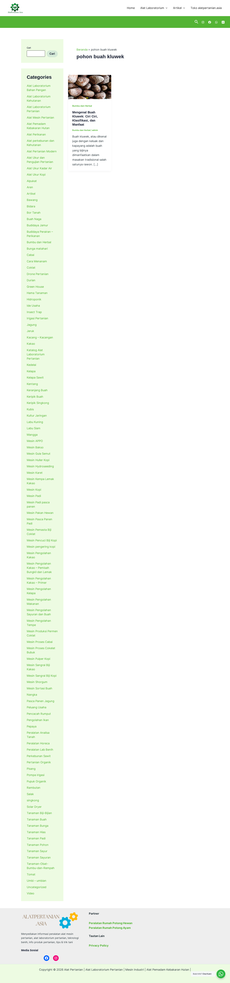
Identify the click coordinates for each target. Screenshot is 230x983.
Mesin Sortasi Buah (39, 688)
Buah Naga (34, 219)
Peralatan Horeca (38, 743)
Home (131, 8)
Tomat (31, 874)
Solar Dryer (34, 806)
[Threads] (223, 22)
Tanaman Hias (36, 832)
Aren (30, 187)
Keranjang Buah (37, 390)
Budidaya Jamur (37, 225)
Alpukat (32, 181)
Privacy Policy (99, 945)
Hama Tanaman (37, 293)
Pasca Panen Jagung (40, 701)
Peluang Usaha (36, 707)
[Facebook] (209, 22)
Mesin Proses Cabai (40, 641)
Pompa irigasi (35, 775)
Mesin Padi (34, 496)
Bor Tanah (34, 212)
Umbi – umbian (36, 880)
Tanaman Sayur (37, 851)
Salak (30, 794)
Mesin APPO (35, 441)
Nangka (32, 694)
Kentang (32, 384)
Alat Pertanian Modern (42, 151)
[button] (165, 8)
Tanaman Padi (36, 838)
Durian (31, 280)
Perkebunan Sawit (39, 756)
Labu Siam (33, 428)
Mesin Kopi (34, 489)
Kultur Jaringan (37, 415)
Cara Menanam (37, 261)
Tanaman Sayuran (39, 857)
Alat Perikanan (36, 134)
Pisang (31, 768)
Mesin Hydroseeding (40, 466)
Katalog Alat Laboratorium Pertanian (36, 354)
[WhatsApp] (216, 22)
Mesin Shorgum (37, 682)
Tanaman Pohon (38, 844)
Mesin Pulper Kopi (38, 658)
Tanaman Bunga (37, 825)
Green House (35, 286)
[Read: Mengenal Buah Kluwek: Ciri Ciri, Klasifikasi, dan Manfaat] (89, 86)
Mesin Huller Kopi (38, 460)
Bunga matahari (37, 248)
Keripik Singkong (38, 403)
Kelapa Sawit (35, 377)
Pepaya (31, 726)
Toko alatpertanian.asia (206, 8)
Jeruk (30, 331)
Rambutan (33, 787)
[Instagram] (203, 22)
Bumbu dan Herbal (39, 242)
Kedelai (31, 364)
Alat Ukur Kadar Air (39, 168)
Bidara (31, 206)
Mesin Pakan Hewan (40, 512)
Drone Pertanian (38, 274)
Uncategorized (36, 887)
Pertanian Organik (39, 762)
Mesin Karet (35, 472)
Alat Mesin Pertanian (40, 117)
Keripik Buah (35, 396)
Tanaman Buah (37, 819)
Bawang (32, 200)
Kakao (31, 343)
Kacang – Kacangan (40, 337)
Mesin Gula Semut (38, 453)
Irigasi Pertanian (37, 318)
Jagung (32, 324)
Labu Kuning (35, 422)
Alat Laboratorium (152, 8)
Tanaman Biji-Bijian (39, 813)
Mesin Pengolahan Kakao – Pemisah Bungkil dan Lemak (39, 568)
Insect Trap (34, 312)
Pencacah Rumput (39, 713)
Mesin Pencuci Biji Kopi (42, 540)
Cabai (30, 255)
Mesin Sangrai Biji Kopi (41, 675)
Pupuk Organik (36, 781)
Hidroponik (34, 299)
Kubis (30, 409)
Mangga (32, 434)
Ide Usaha (33, 305)
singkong (33, 800)
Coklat (31, 267)
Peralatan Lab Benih (40, 749)
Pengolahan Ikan (38, 720)
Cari (29, 47)
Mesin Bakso (35, 447)
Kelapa (31, 371)
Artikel (177, 8)
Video (30, 893)
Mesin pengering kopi (41, 546)
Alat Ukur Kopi (36, 174)
